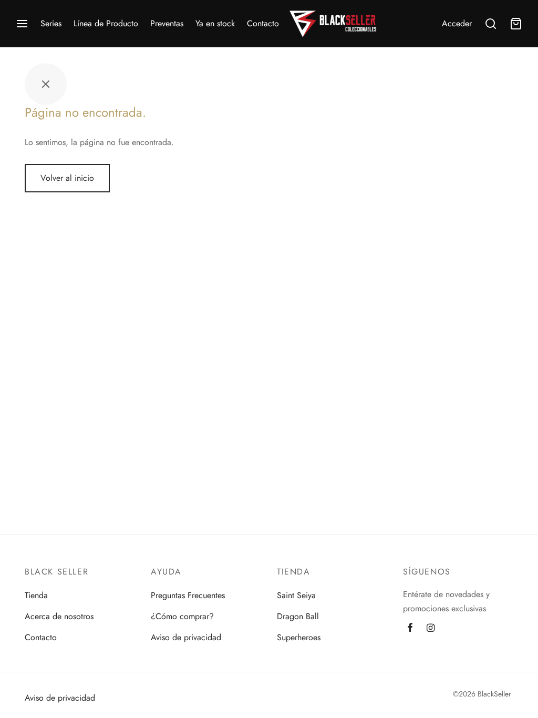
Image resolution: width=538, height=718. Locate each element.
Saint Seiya (296, 595)
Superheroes (298, 637)
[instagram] (430, 629)
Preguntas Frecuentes (188, 595)
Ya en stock (215, 23)
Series (50, 23)
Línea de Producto (106, 23)
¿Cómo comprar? (182, 616)
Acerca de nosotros (59, 616)
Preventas (166, 23)
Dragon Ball (298, 616)
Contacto (263, 23)
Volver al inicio (67, 178)
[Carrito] (516, 23)
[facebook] (410, 629)
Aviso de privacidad (186, 637)
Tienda (36, 595)
